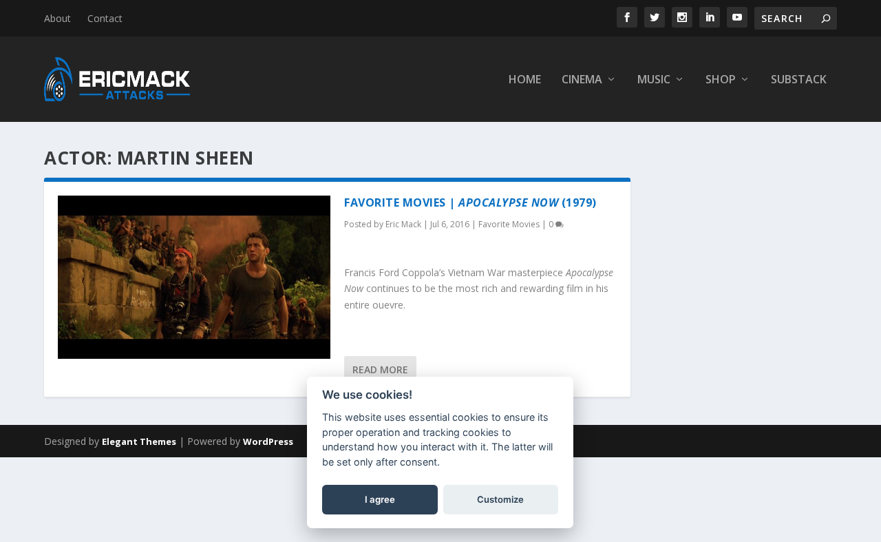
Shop (720, 80)
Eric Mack (403, 224)
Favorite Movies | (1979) (470, 202)
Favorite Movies (509, 224)
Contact (105, 18)
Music (653, 80)
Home (525, 80)
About (57, 18)
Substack (799, 80)
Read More (380, 369)
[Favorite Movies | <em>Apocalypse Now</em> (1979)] (194, 277)
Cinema (582, 80)
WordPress (268, 441)
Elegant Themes (139, 441)
